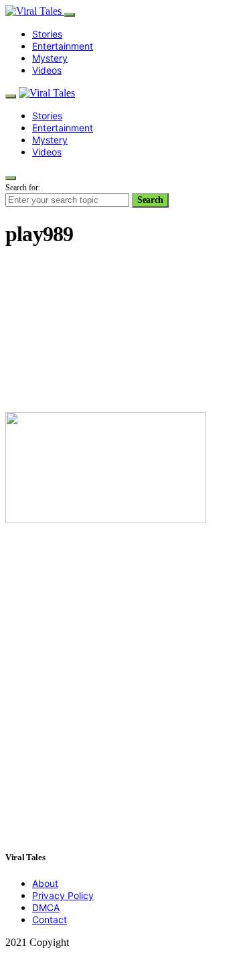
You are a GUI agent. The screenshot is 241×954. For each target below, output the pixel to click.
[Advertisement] (120, 331)
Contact (49, 919)
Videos (47, 70)
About (45, 883)
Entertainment (62, 46)
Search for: (22, 187)
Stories (47, 34)
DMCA (46, 907)
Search (150, 200)
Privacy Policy (63, 895)
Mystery (50, 58)
